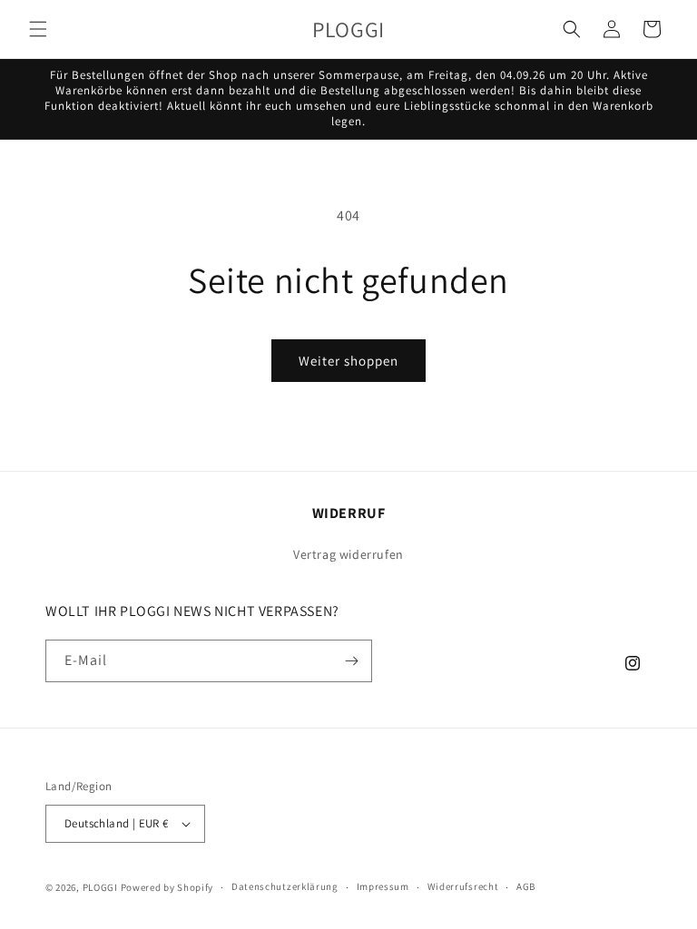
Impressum (383, 886)
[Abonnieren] (351, 661)
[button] (38, 29)
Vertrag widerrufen (348, 554)
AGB (525, 886)
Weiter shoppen (348, 360)
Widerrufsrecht (463, 886)
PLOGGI (100, 887)
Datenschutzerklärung (285, 886)
